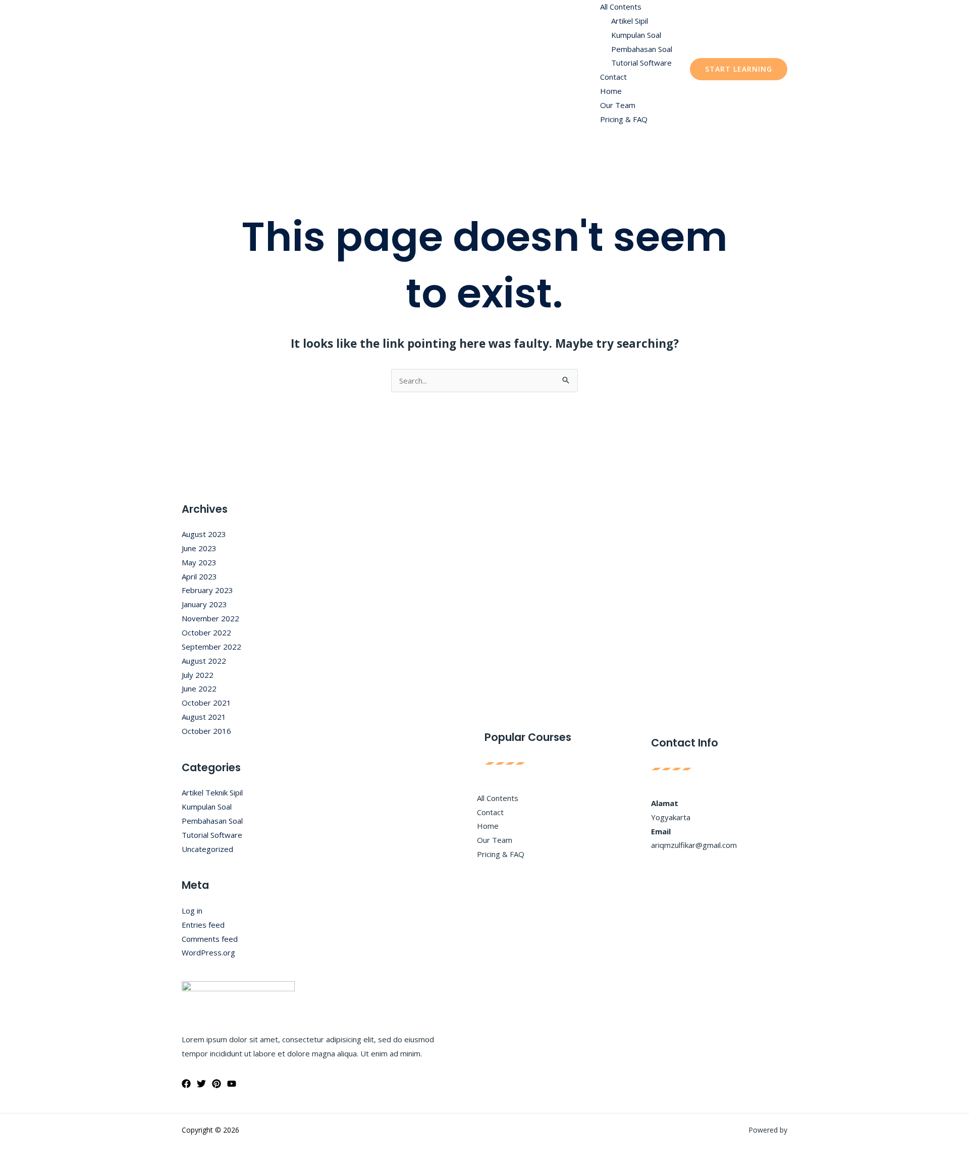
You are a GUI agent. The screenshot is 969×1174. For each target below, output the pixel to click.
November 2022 (210, 618)
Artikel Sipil (629, 21)
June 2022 (199, 688)
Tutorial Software (641, 63)
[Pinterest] (216, 1083)
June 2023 (199, 548)
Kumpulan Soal (636, 35)
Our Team (617, 105)
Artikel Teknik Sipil (212, 792)
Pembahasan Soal (641, 49)
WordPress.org (208, 952)
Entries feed (203, 925)
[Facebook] (186, 1083)
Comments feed (210, 939)
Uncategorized (207, 849)
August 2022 (204, 661)
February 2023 (207, 590)
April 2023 (199, 576)
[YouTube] (231, 1083)
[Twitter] (201, 1083)
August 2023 (204, 534)
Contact (613, 77)
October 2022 (206, 632)
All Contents (620, 7)
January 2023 (204, 604)
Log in (192, 910)
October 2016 (206, 731)
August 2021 (204, 717)
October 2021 (206, 703)
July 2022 (197, 675)
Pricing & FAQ (624, 119)
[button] (738, 69)
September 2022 (211, 647)
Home (611, 91)
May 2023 (199, 562)
